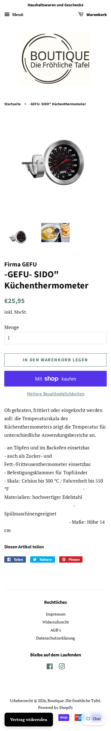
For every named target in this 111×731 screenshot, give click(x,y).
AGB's (55, 630)
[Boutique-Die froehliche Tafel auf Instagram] (62, 667)
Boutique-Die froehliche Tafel (74, 700)
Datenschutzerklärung (55, 638)
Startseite (12, 104)
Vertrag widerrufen (28, 719)
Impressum (55, 614)
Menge (11, 327)
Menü (17, 14)
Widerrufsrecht (55, 622)
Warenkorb (96, 15)
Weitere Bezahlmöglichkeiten (56, 394)
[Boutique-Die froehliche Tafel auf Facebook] (49, 667)
